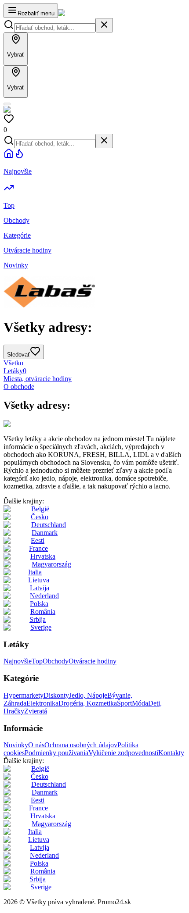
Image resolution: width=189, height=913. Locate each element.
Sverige (40, 627)
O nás (36, 745)
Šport (124, 703)
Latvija (39, 588)
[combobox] (54, 27)
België (40, 509)
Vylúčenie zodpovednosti (123, 752)
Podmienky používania (56, 752)
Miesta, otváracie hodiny (38, 378)
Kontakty (171, 752)
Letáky (15, 370)
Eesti (37, 540)
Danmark (45, 532)
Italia (35, 572)
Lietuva (38, 580)
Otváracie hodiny (92, 661)
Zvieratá (35, 711)
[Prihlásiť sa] (7, 104)
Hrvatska (42, 556)
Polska (39, 603)
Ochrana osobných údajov (80, 745)
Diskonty (56, 695)
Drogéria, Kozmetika (87, 703)
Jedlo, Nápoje (88, 695)
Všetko (13, 363)
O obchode (19, 386)
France (38, 548)
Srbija (37, 619)
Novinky (16, 745)
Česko (39, 517)
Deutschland (48, 524)
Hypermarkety (24, 695)
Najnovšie (18, 661)
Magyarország (51, 564)
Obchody (56, 661)
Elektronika (42, 703)
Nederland (44, 595)
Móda (140, 703)
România (42, 611)
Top (37, 661)
